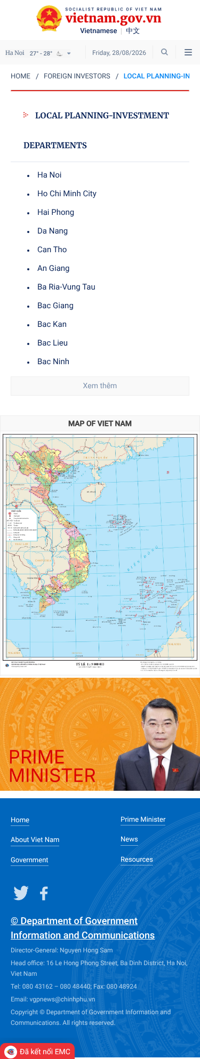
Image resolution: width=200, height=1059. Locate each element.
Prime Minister (143, 820)
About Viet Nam (35, 840)
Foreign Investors (77, 77)
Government (30, 860)
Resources (137, 860)
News (129, 840)
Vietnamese (98, 31)
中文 (133, 31)
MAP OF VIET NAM (100, 424)
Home (20, 77)
